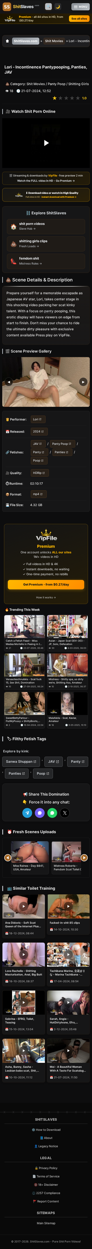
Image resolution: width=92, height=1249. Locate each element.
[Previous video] (7, 857)
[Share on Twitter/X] (65, 813)
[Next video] (84, 857)
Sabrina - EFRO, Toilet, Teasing (19, 1020)
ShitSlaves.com (26, 41)
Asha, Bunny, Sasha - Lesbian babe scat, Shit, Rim (21, 1068)
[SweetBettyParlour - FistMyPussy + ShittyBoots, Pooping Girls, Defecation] (24, 703)
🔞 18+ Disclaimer (46, 1184)
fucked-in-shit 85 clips (65, 922)
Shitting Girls (78, 84)
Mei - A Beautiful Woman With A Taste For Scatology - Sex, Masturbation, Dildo (67, 1068)
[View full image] (46, 382)
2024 (36, 431)
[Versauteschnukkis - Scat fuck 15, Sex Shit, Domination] (24, 665)
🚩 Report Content (46, 1201)
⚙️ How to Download (46, 1129)
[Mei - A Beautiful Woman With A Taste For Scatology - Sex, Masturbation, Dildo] (68, 1051)
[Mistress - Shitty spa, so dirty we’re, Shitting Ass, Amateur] (67, 665)
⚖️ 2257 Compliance (46, 1193)
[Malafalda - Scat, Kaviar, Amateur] (67, 703)
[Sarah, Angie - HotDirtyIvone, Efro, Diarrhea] (68, 1003)
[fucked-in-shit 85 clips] (68, 906)
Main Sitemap (46, 1223)
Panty (37, 452)
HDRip (37, 473)
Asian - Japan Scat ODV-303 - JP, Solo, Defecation (66, 642)
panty (49, 311)
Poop (36, 460)
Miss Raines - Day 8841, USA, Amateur (28, 867)
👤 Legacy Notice (46, 1146)
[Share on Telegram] (27, 813)
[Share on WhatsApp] (52, 813)
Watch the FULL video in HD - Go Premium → (46, 180)
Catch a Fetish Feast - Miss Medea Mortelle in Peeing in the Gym (24, 642)
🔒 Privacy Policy (46, 1168)
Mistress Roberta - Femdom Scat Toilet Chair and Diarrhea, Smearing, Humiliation (70, 871)
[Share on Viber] (40, 813)
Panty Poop (56, 84)
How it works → (46, 597)
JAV (35, 444)
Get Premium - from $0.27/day (46, 584)
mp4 (36, 494)
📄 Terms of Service (46, 1176)
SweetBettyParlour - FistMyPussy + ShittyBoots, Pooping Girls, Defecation (22, 719)
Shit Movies (54, 41)
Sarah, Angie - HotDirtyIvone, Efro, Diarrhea (63, 1020)
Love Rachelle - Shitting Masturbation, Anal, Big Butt (23, 972)
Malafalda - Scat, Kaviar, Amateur (63, 719)
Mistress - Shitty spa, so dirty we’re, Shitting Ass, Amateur (66, 681)
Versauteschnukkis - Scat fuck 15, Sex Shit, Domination (24, 681)
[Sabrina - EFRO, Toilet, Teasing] (23, 1003)
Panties (60, 452)
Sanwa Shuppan (19, 761)
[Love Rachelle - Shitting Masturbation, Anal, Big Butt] (23, 955)
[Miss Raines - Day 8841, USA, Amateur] (30, 852)
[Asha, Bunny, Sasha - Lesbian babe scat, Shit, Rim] (23, 1051)
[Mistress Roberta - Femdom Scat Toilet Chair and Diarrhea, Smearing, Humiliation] (70, 852)
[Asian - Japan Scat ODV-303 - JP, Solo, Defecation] (67, 626)
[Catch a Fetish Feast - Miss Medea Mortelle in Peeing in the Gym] (24, 626)
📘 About (46, 1138)
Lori (35, 419)
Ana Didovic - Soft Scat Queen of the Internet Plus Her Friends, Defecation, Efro (22, 924)
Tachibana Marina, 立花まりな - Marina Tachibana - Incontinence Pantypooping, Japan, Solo (68, 972)
